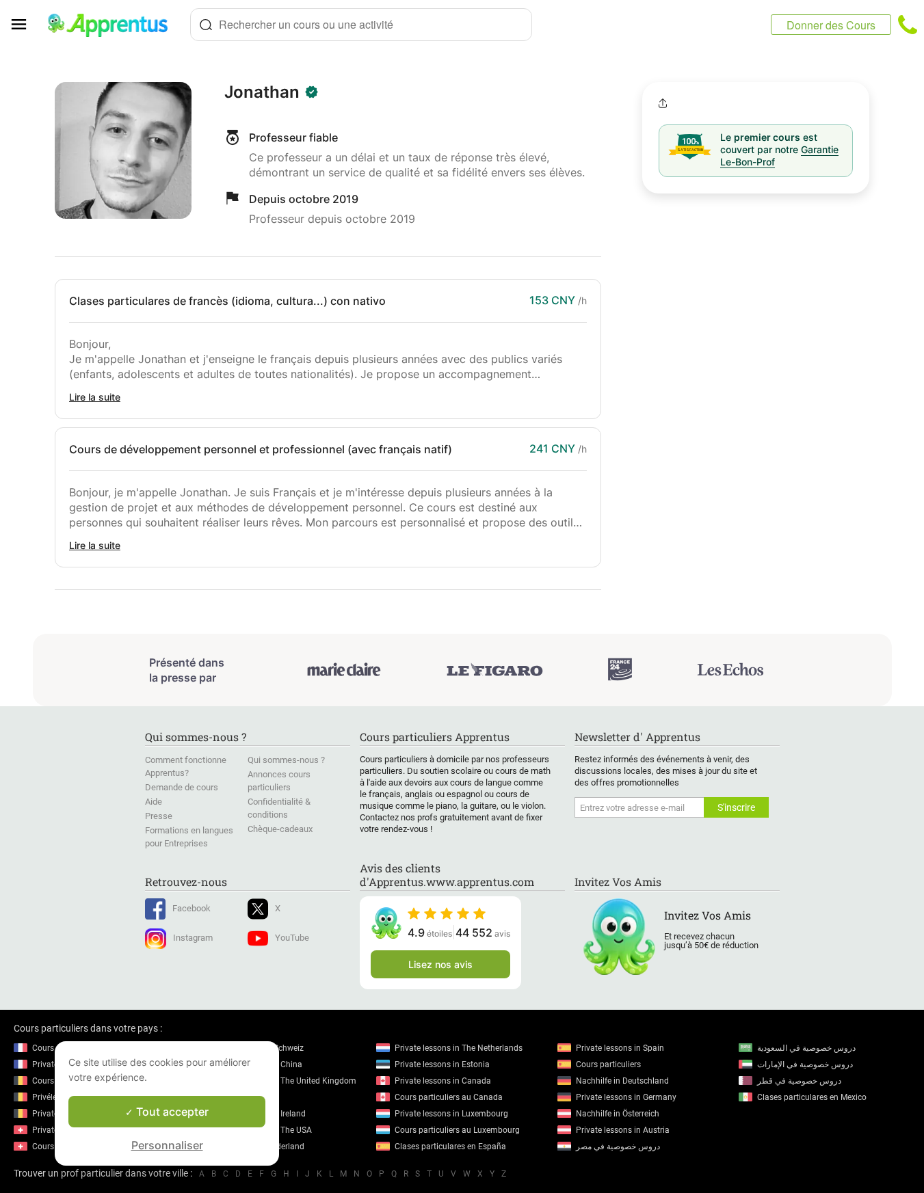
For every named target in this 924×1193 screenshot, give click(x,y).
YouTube (292, 938)
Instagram (193, 938)
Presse (158, 816)
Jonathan (262, 92)
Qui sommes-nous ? (286, 760)
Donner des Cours (831, 25)
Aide (153, 801)
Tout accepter (171, 1111)
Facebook (191, 908)
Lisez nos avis (440, 964)
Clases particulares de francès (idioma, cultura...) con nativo (227, 301)
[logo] (113, 24)
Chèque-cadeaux (280, 829)
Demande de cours (181, 787)
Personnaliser (167, 1145)
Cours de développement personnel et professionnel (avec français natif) (260, 449)
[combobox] (361, 24)
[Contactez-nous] (907, 24)
